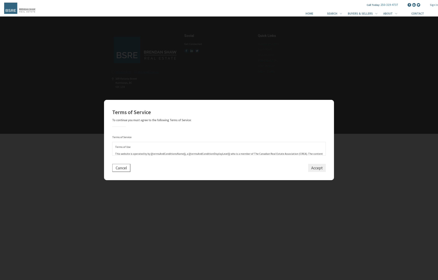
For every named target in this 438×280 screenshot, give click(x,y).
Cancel (121, 168)
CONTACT (417, 13)
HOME (309, 13)
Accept (317, 168)
